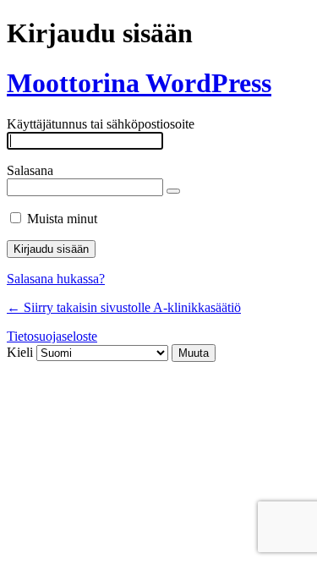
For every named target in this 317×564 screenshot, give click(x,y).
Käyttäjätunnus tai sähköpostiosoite (100, 124)
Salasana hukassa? (56, 278)
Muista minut (62, 218)
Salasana (30, 170)
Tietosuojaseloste (52, 336)
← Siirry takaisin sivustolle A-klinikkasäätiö (124, 307)
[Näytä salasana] (173, 191)
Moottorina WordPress (139, 83)
